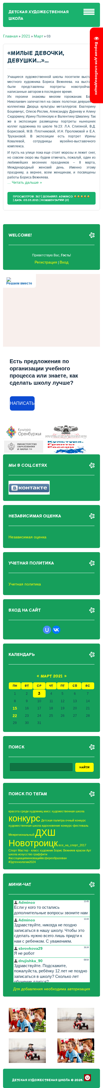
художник (46, 850)
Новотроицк (33, 843)
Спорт (13, 850)
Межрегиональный (21, 834)
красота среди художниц (26, 811)
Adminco (66, 196)
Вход (64, 262)
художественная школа (25, 825)
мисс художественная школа (64, 811)
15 (15, 708)
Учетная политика (25, 584)
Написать (22, 403)
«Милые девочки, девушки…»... (35, 57)
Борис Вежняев (64, 850)
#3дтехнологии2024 (22, 862)
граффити (40, 854)
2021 (25, 36)
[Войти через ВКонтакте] (56, 630)
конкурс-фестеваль (74, 825)
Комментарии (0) (55, 200)
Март (38, 36)
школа (13, 854)
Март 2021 (52, 676)
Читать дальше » (27, 182)
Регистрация (46, 262)
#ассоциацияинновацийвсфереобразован (38, 858)
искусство (25, 854)
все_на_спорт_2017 (72, 845)
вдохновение (51, 825)
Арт (88, 850)
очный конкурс (75, 820)
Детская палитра (53, 820)
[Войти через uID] (47, 630)
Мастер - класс (28, 850)
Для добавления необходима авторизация (51, 989)
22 (15, 715)
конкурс (24, 818)
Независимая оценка (27, 537)
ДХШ (45, 832)
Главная (10, 36)
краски (80, 850)
